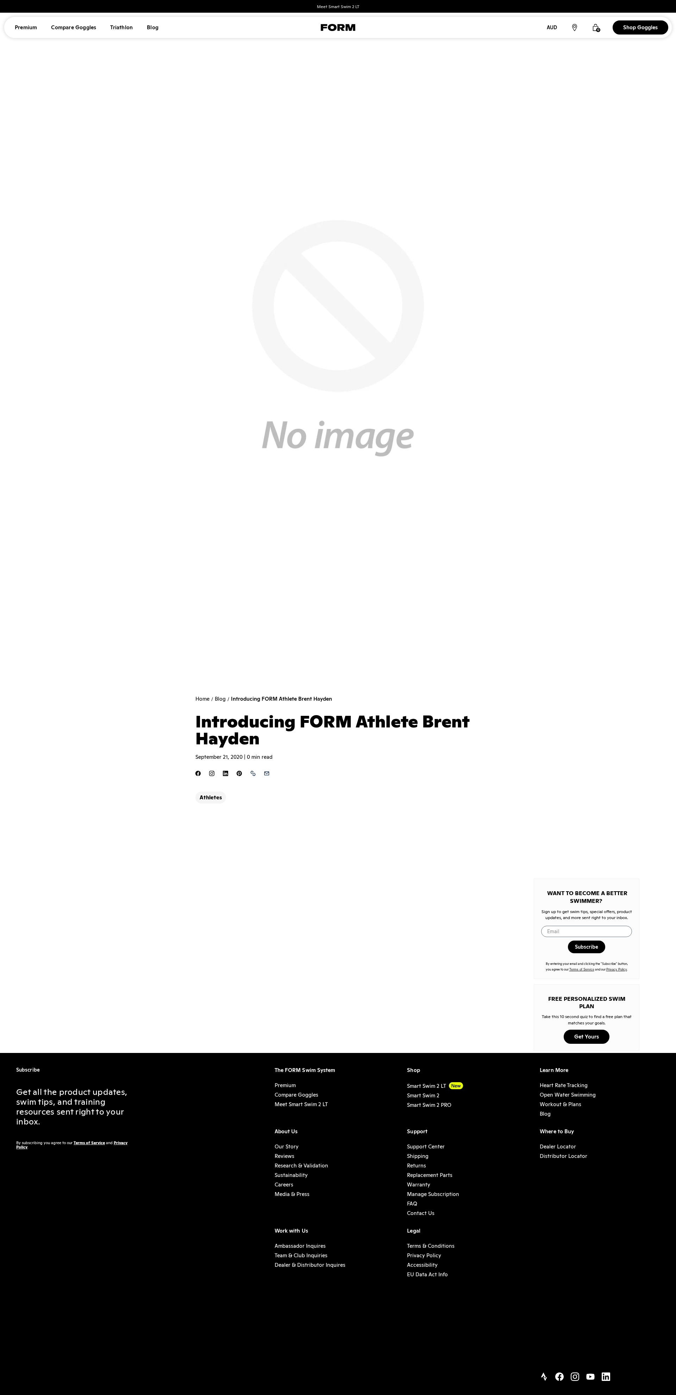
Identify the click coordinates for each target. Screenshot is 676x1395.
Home (202, 699)
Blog (220, 699)
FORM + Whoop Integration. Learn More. (338, 7)
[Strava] (544, 1377)
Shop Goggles (640, 27)
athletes (211, 797)
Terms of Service (581, 969)
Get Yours (586, 1036)
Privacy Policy (616, 969)
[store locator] (574, 27)
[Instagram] (575, 1377)
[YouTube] (590, 1377)
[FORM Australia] (338, 27)
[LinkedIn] (606, 1377)
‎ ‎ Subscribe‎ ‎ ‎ (586, 947)
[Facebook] (559, 1377)
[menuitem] (26, 27)
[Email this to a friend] (266, 774)
